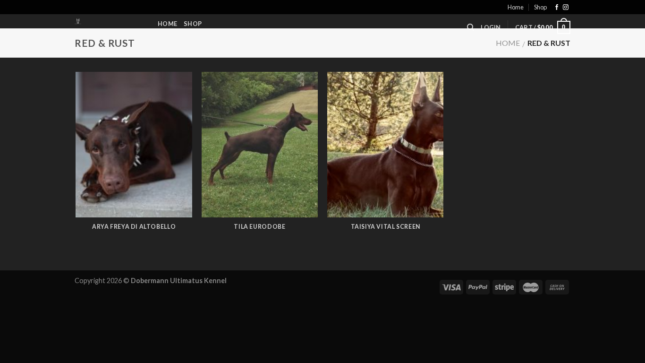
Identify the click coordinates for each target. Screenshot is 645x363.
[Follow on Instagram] (566, 7)
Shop (540, 7)
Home (516, 7)
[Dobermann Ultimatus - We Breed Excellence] (109, 21)
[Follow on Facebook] (557, 7)
